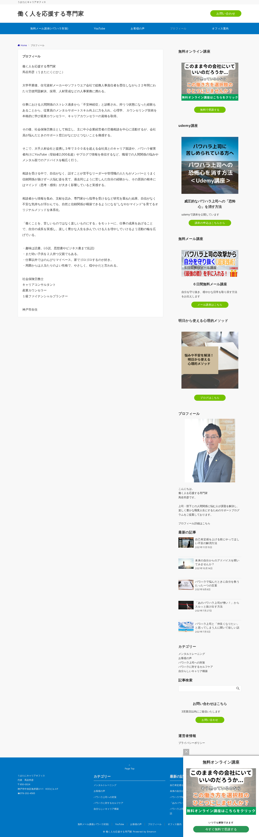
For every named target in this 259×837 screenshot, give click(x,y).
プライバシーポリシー (191, 742)
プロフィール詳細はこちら (194, 523)
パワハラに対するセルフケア (195, 666)
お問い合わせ (225, 13)
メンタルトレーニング (191, 653)
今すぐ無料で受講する (221, 829)
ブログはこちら (210, 397)
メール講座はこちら (209, 304)
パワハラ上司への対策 (191, 662)
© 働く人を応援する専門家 (117, 831)
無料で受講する (210, 109)
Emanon (151, 831)
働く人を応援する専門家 (51, 13)
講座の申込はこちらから (210, 222)
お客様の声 (185, 658)
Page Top (129, 768)
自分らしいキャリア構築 (193, 671)
